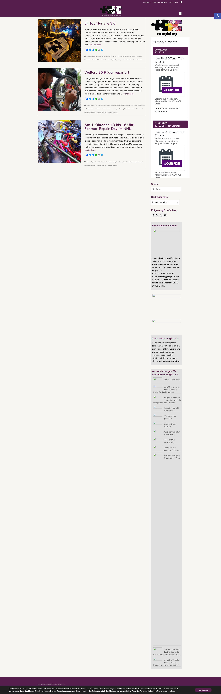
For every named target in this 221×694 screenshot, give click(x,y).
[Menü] (180, 13)
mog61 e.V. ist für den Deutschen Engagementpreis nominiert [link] (166, 662)
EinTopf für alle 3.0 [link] (107, 56)
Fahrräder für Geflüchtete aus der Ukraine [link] (125, 106)
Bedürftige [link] (89, 56)
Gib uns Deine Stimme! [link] (170, 425)
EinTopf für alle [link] (96, 56)
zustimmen (203, 690)
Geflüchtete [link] (141, 106)
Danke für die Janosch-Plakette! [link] (171, 449)
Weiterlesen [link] (95, 44)
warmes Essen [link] (132, 60)
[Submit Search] (153, 189)
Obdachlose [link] (100, 60)
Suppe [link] (112, 60)
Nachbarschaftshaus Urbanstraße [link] (94, 112)
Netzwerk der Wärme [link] (90, 60)
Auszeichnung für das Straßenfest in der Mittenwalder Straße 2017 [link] (167, 652)
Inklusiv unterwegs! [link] (172, 379)
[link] (217, 16)
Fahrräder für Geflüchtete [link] (105, 106)
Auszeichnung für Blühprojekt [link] (172, 409)
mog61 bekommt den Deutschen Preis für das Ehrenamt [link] (166, 390)
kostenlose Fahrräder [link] (107, 109)
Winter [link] (139, 60)
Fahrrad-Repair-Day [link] (91, 106)
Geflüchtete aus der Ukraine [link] (92, 109)
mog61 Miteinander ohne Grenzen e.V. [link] (131, 56)
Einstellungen (62, 691)
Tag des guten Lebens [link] (121, 60)
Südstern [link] (107, 60)
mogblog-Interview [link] (170, 361)
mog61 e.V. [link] (116, 56)
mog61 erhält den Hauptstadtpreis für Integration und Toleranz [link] (167, 400)
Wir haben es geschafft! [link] (170, 417)
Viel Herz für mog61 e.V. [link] (169, 441)
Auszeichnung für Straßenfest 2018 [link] (172, 457)
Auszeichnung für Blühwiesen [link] (172, 433)
